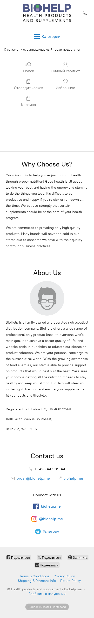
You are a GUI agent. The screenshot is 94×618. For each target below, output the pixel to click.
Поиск (28, 71)
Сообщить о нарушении (47, 594)
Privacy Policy (64, 576)
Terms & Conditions (34, 576)
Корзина (28, 104)
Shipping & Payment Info (37, 581)
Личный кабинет (65, 71)
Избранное (65, 88)
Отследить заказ (28, 88)
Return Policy (70, 581)
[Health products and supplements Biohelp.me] (47, 12)
